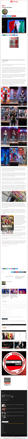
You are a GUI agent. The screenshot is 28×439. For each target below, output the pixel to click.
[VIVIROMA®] (14, 1)
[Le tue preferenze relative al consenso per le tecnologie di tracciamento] (26, 437)
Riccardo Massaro (10, 11)
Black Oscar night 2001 (16, 349)
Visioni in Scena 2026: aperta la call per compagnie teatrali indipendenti (15, 404)
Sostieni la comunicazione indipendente (6, 326)
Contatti (3, 426)
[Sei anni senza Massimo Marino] (8, 336)
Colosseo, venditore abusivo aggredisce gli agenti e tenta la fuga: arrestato (15, 412)
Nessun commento (20, 11)
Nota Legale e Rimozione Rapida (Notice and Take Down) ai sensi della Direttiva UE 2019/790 (16, 423)
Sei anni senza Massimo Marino (5, 340)
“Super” (19, 294)
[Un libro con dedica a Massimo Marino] (20, 336)
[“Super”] (22, 291)
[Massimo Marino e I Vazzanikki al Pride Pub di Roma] (8, 345)
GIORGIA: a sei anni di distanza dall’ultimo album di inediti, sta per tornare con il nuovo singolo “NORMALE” (20, 277)
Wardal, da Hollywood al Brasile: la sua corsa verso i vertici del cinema (15, 408)
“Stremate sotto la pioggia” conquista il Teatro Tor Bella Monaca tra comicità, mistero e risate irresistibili (5, 295)
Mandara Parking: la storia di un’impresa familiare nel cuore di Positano (15, 415)
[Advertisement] (14, 53)
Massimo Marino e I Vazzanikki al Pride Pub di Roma (7, 349)
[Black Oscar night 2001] (20, 345)
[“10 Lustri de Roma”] (14, 25)
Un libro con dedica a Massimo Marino (18, 340)
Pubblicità (3, 429)
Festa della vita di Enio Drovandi (9, 276)
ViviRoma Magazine (4, 432)
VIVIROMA (13, 435)
